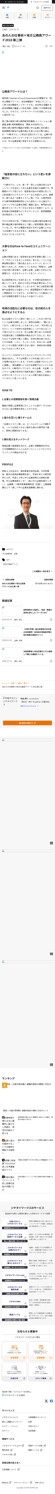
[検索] (37, 7)
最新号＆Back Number (28, 706)
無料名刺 (5, 1450)
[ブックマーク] (46, 46)
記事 (13, 683)
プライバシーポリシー (21, 1482)
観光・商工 (22, 683)
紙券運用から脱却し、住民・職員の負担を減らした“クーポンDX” (37, 611)
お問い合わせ (39, 1482)
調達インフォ (33, 1450)
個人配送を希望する (26, 723)
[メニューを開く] (3, 7)
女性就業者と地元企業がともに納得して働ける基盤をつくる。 (37, 652)
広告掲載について (9, 1469)
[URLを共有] (51, 46)
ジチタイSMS (7, 1454)
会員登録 (31, 1430)
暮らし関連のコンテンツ (12, 1421)
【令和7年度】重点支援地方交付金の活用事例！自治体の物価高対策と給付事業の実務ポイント (37, 632)
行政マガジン (33, 1426)
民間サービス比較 (35, 1445)
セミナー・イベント (10, 1426)
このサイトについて (10, 1417)
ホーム (4, 683)
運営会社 (5, 1482)
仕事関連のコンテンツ (37, 1417)
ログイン (47, 7)
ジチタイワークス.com (16, 2)
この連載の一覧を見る (41, 571)
